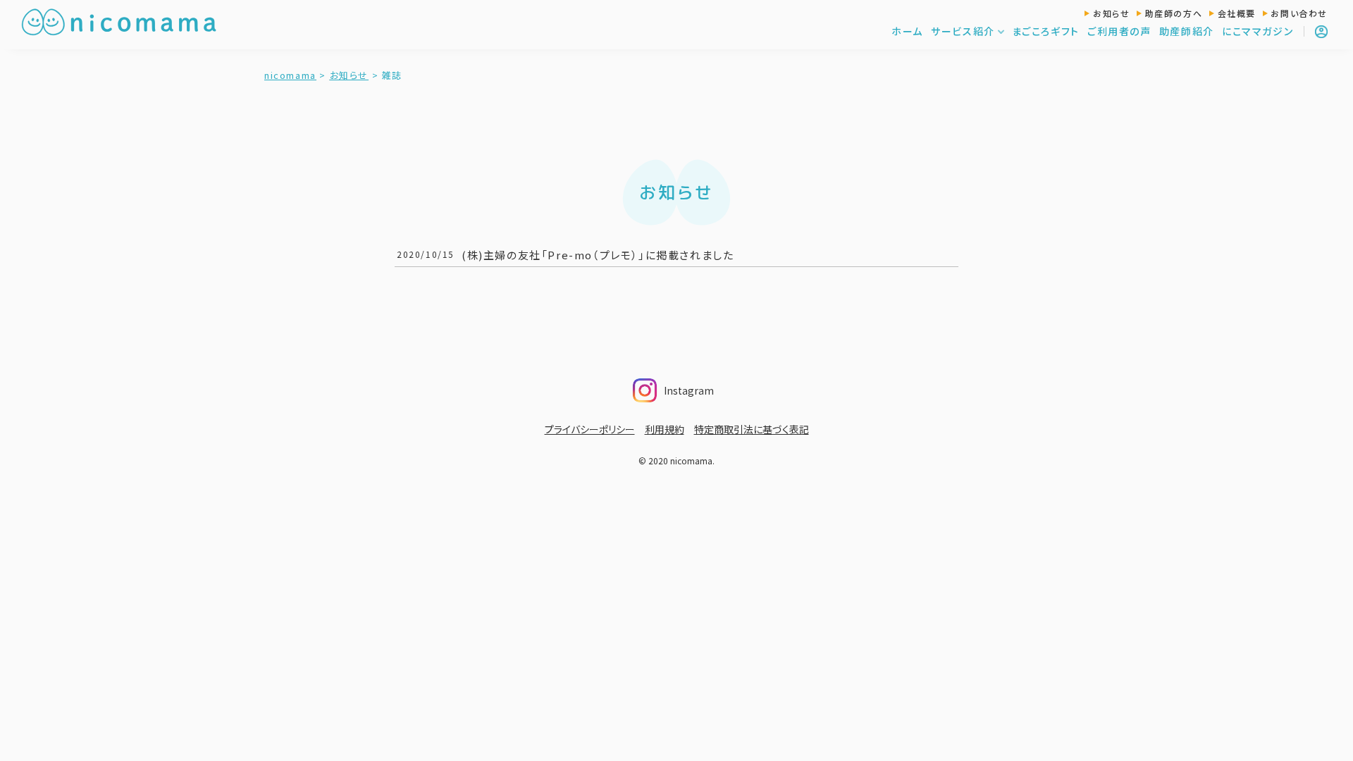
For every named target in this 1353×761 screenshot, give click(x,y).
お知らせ (1111, 13)
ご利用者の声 (1119, 31)
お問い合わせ (1299, 13)
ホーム (907, 31)
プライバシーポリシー (590, 429)
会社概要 (1237, 13)
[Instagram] (718, 386)
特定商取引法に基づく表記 (751, 429)
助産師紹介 (1186, 31)
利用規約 (664, 429)
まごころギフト (1046, 31)
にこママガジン (1257, 31)
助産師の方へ (1174, 13)
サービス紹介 (963, 31)
